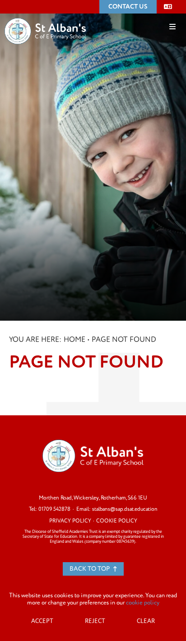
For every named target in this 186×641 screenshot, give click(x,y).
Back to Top (90, 569)
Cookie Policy (116, 521)
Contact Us (128, 6)
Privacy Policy (70, 521)
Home (74, 339)
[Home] (45, 18)
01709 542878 (54, 509)
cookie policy (142, 602)
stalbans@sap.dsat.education (125, 509)
